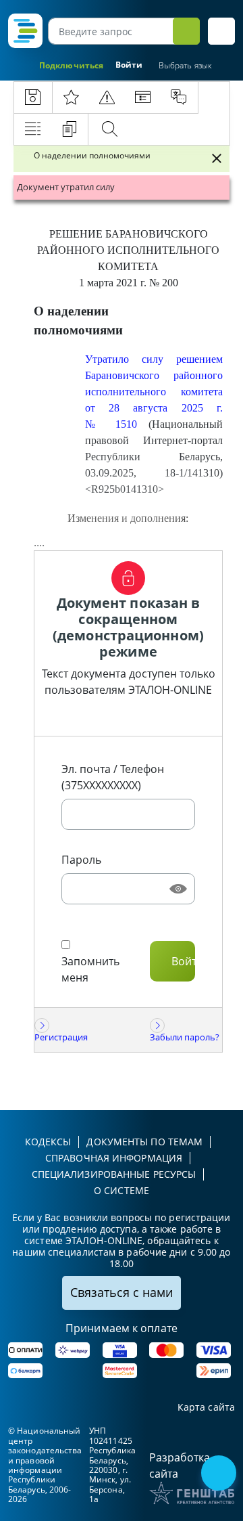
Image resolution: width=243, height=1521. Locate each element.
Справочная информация (113, 1157)
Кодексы (48, 1141)
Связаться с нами (121, 1292)
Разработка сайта (179, 1465)
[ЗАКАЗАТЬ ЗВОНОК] (220, 1474)
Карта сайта (206, 1407)
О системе (121, 1190)
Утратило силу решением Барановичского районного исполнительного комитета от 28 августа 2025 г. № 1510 (154, 391)
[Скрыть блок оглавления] (217, 158)
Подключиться (71, 65)
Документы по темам (144, 1141)
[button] (221, 31)
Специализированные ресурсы (114, 1174)
